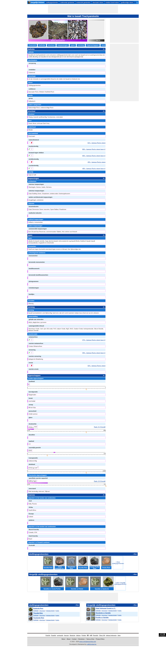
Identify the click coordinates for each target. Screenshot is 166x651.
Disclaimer (81, 639)
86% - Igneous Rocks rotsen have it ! (93, 149)
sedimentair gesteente (67, 2)
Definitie (42, 45)
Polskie (84, 635)
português (60, 635)
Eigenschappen (93, 45)
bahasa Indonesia (111, 635)
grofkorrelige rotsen (127, 2)
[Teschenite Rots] (30, 619)
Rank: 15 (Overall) (99, 481)
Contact (74, 639)
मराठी (91, 635)
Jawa (118, 635)
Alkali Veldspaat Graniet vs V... (106, 608)
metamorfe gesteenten (83, 2)
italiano (78, 635)
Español (53, 635)
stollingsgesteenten (52, 2)
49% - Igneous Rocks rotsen (96, 162)
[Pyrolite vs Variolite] (90, 618)
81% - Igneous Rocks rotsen (96, 143)
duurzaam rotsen (98, 2)
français (66, 635)
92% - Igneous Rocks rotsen (96, 365)
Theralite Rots (38, 613)
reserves (105, 45)
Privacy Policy (100, 639)
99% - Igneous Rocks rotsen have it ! (93, 353)
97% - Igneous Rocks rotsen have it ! (93, 340)
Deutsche (72, 635)
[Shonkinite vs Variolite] (90, 614)
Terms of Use (90, 639)
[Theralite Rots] (30, 614)
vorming (81, 45)
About (68, 639)
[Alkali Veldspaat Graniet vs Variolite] (90, 609)
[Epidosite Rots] (30, 609)
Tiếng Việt (102, 635)
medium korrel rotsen (112, 2)
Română (95, 635)
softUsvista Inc (91, 644)
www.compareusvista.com (87, 641)
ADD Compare (162, 634)
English (48, 635)
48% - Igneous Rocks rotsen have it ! (93, 168)
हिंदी (88, 635)
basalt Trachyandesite (58, 40)
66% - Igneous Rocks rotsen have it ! (93, 155)
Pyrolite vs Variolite (102, 617)
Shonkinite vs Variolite (103, 613)
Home (63, 639)
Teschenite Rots (38, 618)
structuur (51, 45)
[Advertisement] (83, 9)
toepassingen (63, 45)
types (73, 45)
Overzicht (32, 45)
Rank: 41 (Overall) (99, 427)
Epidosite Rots (38, 608)
